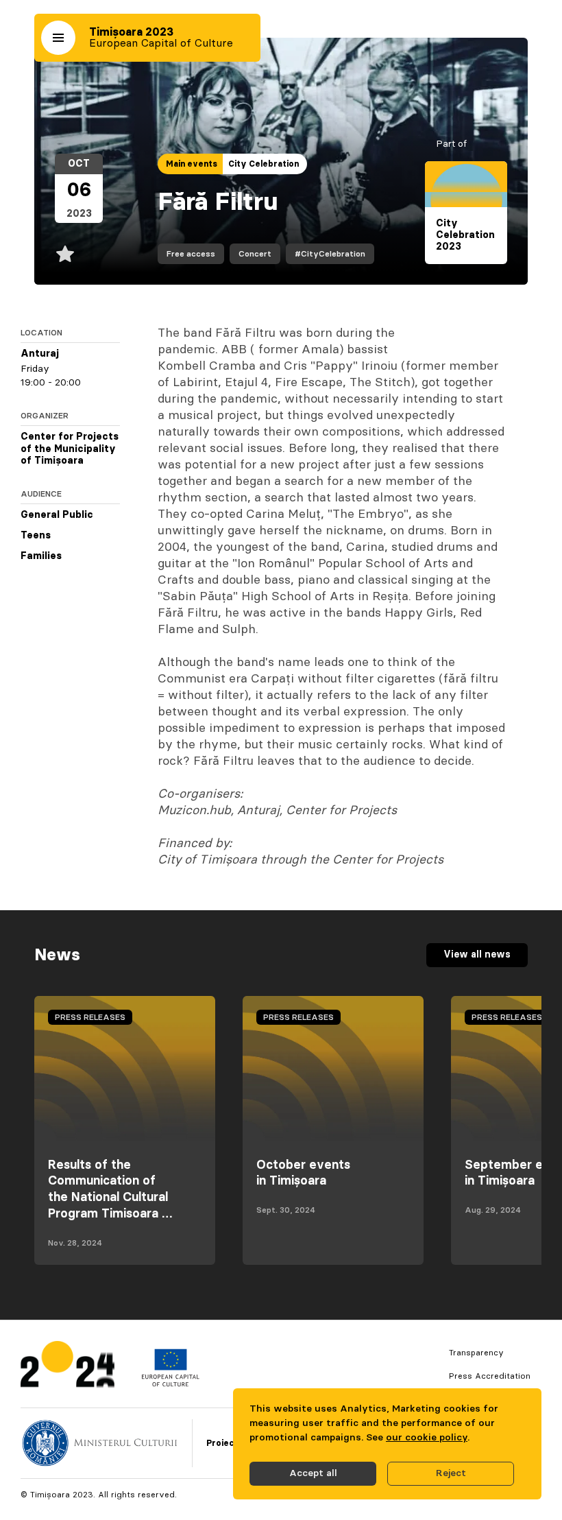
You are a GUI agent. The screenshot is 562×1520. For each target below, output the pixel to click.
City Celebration (263, 164)
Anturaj (40, 354)
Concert (255, 254)
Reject (451, 1473)
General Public (57, 515)
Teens (36, 536)
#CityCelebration (330, 254)
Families (41, 556)
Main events (191, 164)
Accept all (313, 1473)
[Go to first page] (67, 1367)
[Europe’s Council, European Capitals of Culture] (170, 1383)
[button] (58, 38)
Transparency (476, 1353)
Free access (191, 254)
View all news (477, 955)
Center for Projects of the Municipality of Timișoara (70, 449)
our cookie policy (426, 1437)
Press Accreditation (489, 1376)
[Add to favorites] (65, 254)
